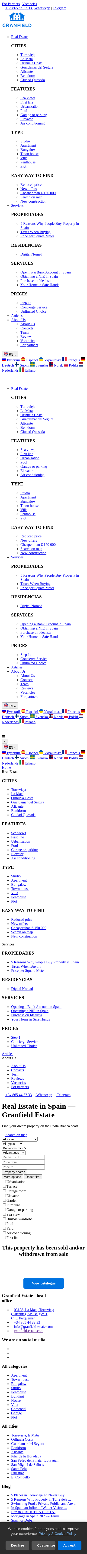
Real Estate (19, 37)
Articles (17, 316)
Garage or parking (33, 115)
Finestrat (17, 1473)
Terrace (11, 1186)
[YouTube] (12, 1357)
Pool (23, 111)
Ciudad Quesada (32, 80)
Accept (69, 1545)
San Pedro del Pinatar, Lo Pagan (34, 1460)
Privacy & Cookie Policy (57, 1534)
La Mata (26, 59)
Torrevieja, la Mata (25, 1435)
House (16, 1400)
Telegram (59, 8)
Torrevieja (27, 55)
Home (6, 767)
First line (26, 102)
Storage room (16, 1191)
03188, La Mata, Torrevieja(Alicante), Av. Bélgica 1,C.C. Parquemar (32, 1314)
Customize (46, 1545)
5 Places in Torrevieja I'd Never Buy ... (39, 1495)
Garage (16, 1413)
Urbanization (29, 106)
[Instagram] (12, 1349)
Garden (11, 1200)
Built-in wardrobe (19, 1219)
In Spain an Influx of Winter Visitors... (39, 1508)
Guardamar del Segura (36, 67)
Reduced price (31, 185)
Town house (29, 154)
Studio (25, 141)
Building (17, 1396)
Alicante (26, 71)
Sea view (13, 1214)
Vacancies (29, 4)
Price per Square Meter (37, 236)
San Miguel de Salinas (27, 1465)
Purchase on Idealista (35, 281)
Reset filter (33, 1177)
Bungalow (28, 150)
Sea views (27, 98)
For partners (29, 345)
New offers (28, 189)
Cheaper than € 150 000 (38, 193)
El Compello (20, 1477)
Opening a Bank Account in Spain (45, 272)
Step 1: (25, 303)
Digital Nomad (31, 254)
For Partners (11, 4)
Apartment (28, 145)
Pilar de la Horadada (26, 1456)
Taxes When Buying (35, 232)
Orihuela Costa (31, 63)
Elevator (26, 119)
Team (24, 332)
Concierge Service (33, 307)
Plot (23, 166)
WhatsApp (42, 8)
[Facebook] (12, 1353)
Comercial (18, 1409)
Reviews (26, 337)
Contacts (26, 328)
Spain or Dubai (22, 1520)
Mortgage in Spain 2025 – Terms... (36, 1516)
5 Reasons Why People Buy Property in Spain (45, 962)
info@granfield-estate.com (33, 1327)
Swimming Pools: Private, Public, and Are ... (44, 1504)
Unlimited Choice (33, 311)
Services (17, 206)
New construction (33, 201)
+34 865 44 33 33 (18, 1095)
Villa (23, 158)
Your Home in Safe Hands (39, 285)
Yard (9, 1228)
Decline (17, 1545)
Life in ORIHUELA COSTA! (33, 1512)
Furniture (13, 1205)
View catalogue (43, 1283)
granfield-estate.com (28, 1331)
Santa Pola (19, 1469)
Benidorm (27, 76)
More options (12, 1177)
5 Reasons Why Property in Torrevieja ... (41, 1499)
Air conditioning (32, 123)
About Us (18, 320)
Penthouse (27, 162)
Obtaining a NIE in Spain (39, 276)
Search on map (31, 197)
